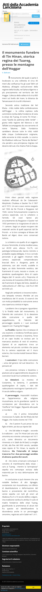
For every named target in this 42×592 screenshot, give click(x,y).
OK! (33, 587)
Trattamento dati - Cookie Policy (11, 575)
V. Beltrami (6, 73)
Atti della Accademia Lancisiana (20, 6)
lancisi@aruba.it (6, 534)
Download (25, 44)
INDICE (34, 23)
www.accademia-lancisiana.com (11, 535)
